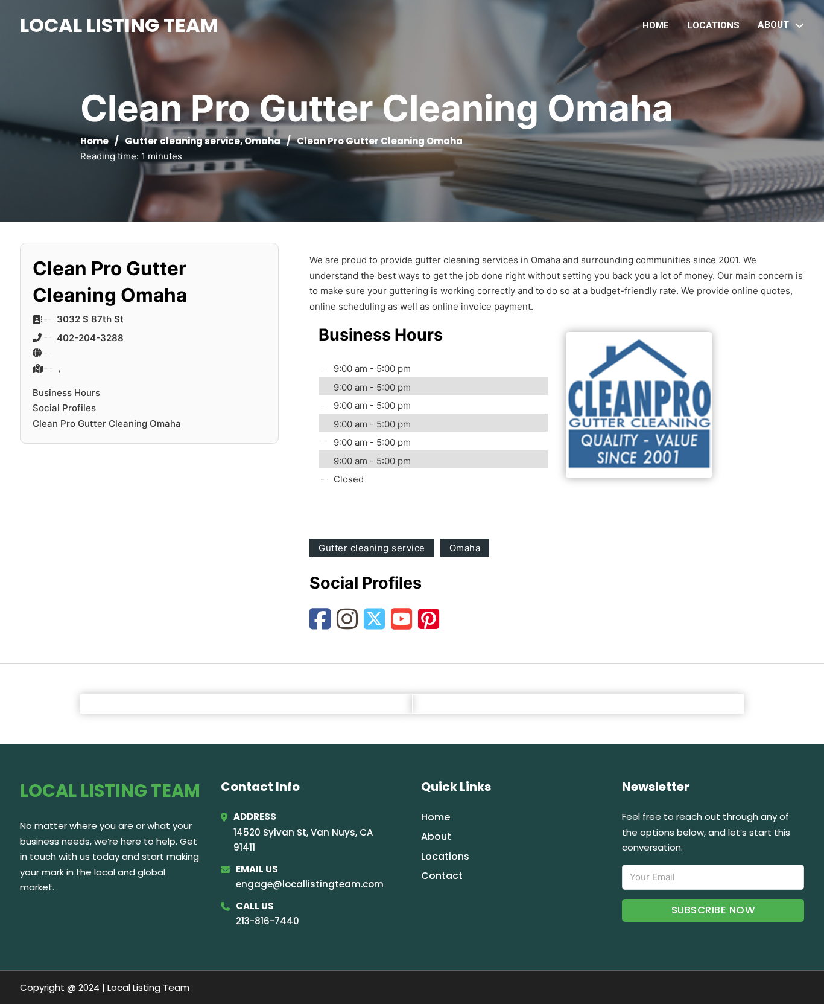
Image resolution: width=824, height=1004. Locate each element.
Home (655, 25)
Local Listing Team (119, 25)
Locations (713, 25)
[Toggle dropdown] (799, 25)
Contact (442, 876)
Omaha (262, 141)
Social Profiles (64, 408)
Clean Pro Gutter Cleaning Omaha (107, 423)
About (436, 836)
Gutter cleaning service (182, 141)
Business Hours (66, 392)
